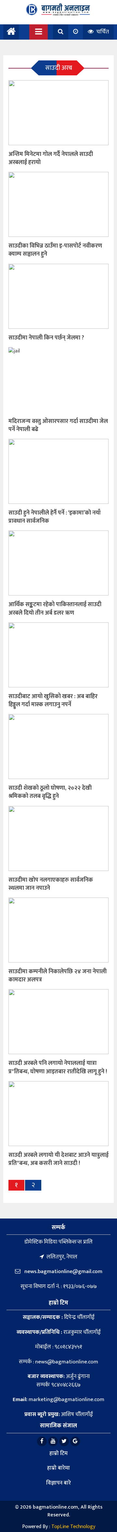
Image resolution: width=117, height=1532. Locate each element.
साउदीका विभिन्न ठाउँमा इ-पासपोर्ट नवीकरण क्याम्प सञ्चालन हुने (55, 250)
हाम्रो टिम (58, 1453)
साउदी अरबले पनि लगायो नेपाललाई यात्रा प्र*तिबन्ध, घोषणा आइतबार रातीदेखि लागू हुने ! (57, 1067)
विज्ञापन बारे (58, 1482)
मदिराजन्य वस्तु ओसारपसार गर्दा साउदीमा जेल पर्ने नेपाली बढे (58, 425)
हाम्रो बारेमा (58, 1468)
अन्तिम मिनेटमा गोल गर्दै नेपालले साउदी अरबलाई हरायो (50, 158)
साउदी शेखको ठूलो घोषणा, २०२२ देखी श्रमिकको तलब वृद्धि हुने (50, 792)
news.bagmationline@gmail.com (62, 1271)
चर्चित (102, 32)
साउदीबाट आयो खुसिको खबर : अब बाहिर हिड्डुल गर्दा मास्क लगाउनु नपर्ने (53, 700)
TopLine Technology (73, 1526)
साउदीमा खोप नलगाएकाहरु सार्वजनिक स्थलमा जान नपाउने (50, 884)
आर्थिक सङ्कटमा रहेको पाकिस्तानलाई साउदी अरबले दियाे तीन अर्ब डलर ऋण (54, 609)
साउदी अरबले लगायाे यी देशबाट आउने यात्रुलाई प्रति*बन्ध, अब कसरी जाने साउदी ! (58, 1159)
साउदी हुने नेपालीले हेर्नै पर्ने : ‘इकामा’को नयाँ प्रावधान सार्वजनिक (54, 517)
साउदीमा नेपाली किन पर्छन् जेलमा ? (46, 338)
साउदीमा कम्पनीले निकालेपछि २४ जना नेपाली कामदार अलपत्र (57, 976)
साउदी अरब (58, 67)
